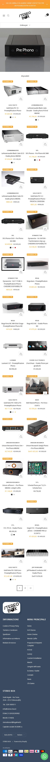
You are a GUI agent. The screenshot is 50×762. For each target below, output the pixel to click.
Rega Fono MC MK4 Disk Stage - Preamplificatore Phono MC (13, 324)
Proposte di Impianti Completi (34, 644)
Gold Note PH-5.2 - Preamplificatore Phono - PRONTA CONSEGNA (37, 198)
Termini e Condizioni (10, 630)
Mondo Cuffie (32, 638)
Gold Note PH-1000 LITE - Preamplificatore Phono (13, 404)
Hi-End (29, 650)
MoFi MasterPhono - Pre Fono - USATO (37, 404)
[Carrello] (46, 15)
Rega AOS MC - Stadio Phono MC (37, 324)
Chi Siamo (30, 683)
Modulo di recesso (9, 643)
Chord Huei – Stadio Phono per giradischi (37, 364)
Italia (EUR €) (8, 735)
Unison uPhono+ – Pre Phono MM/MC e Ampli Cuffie (12, 486)
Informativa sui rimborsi (11, 638)
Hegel (37, 525)
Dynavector (37, 235)
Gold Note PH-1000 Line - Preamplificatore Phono (13, 571)
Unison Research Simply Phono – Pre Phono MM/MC (37, 446)
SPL (37, 150)
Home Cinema (32, 634)
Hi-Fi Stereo (31, 630)
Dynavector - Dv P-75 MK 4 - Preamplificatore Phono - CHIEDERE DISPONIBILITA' (13, 283)
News (29, 679)
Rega (37, 278)
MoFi (37, 400)
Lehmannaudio (37, 105)
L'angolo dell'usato (34, 666)
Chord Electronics (37, 360)
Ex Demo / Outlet (33, 671)
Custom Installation (34, 658)
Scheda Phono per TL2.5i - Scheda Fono (37, 486)
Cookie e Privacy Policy (11, 626)
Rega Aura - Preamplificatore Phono (37, 282)
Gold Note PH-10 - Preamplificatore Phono (12, 109)
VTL (37, 482)
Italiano (19, 735)
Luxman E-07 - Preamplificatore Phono (13, 364)
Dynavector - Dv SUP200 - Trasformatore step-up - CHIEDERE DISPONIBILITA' (37, 241)
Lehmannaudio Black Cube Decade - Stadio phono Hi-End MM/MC (37, 110)
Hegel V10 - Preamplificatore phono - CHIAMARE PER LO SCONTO (37, 530)
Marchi (29, 662)
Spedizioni (6, 634)
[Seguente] (30, 588)
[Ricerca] (8, 15)
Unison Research (13, 442)
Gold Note (13, 105)
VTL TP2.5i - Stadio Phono (13, 528)
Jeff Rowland (37, 567)
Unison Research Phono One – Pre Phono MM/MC (13, 446)
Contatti (30, 675)
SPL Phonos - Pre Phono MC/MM (37, 153)
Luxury (29, 654)
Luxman (13, 360)
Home (29, 626)
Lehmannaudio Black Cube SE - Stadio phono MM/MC (13, 197)
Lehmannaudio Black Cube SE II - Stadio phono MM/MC (13, 154)
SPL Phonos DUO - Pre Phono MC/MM (13, 239)
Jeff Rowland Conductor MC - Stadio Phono (37, 571)
